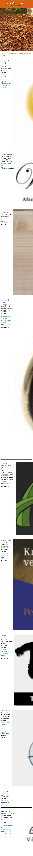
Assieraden (4, 318)
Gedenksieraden (6, 320)
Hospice (3, 74)
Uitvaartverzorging (6, 829)
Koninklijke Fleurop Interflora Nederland (7, 794)
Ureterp (5, 168)
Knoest (3, 210)
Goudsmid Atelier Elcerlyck (5, 302)
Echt (4, 558)
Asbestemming (5, 316)
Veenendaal (6, 802)
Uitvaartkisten (5, 220)
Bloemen (9, 479)
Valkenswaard (7, 831)
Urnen (4, 322)
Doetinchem (6, 484)
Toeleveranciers (5, 481)
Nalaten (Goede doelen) (3, 79)
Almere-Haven (7, 656)
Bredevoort (6, 325)
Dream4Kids (5, 711)
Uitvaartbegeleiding (7, 825)
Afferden (5, 222)
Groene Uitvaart (6, 163)
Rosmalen (6, 733)
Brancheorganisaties (7, 800)
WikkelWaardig (6, 154)
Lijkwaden (4, 166)
